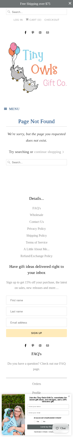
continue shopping (48, 152)
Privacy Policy (36, 228)
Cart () (35, 19)
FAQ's (36, 208)
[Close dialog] (68, 396)
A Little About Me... (36, 249)
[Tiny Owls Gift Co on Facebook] (25, 32)
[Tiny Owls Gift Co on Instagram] (40, 32)
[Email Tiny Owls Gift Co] (47, 32)
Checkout (51, 19)
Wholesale (36, 215)
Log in (18, 19)
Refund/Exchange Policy (36, 256)
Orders (36, 384)
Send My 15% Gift (48, 427)
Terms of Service (36, 242)
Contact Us (36, 221)
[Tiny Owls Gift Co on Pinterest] (32, 32)
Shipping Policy (36, 235)
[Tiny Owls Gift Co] (36, 69)
